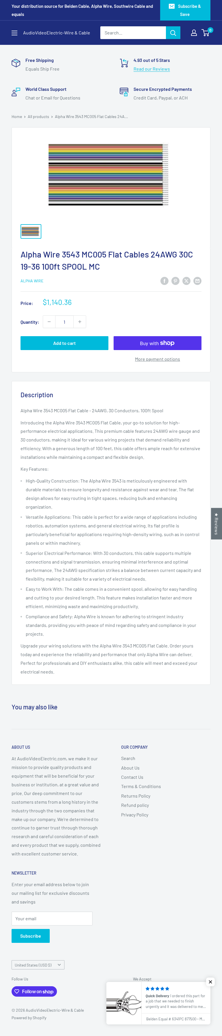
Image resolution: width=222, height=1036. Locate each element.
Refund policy (135, 805)
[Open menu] (14, 33)
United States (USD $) (33, 965)
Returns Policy (135, 795)
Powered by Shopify (29, 1017)
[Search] (173, 32)
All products (38, 116)
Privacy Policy (134, 814)
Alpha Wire (32, 280)
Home (17, 116)
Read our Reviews (152, 68)
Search (128, 758)
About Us (130, 767)
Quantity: (30, 322)
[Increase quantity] (80, 322)
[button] (210, 982)
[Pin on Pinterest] (175, 280)
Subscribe (30, 936)
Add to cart (64, 343)
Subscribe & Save (189, 10)
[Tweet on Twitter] (186, 280)
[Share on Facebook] (164, 280)
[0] (205, 32)
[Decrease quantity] (49, 322)
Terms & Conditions (141, 786)
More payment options (157, 359)
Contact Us (132, 777)
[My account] (194, 33)
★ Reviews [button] (216, 523)
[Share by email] (197, 280)
